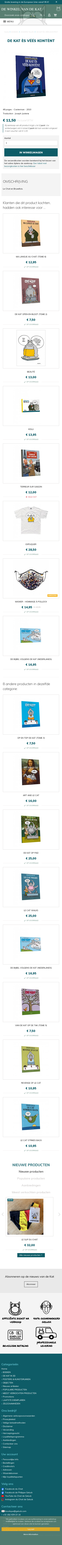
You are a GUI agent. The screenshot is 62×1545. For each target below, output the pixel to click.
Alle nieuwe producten (31, 1255)
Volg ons (7, 1484)
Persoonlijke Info (10, 1459)
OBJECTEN (8, 1382)
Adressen (7, 1469)
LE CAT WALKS (31, 910)
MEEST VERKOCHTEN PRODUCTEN (19, 1393)
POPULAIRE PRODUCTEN (15, 1389)
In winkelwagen (31, 152)
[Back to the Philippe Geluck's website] (58, 9)
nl (42, 15)
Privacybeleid (9, 1419)
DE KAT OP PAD (31, 853)
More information (31, 1534)
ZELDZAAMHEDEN (11, 1403)
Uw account (9, 1454)
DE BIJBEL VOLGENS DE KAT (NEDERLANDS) (31, 659)
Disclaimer (8, 1426)
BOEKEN (7, 1372)
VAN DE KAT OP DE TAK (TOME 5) (31, 1025)
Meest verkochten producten (31, 1192)
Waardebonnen (10, 1473)
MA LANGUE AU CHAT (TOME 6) (31, 256)
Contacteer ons (10, 1443)
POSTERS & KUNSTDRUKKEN (16, 1379)
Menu (8, 21)
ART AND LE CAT (31, 795)
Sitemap (7, 1447)
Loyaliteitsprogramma (13, 1436)
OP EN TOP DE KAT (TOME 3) (31, 738)
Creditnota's (9, 1466)
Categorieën (9, 1364)
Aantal (7, 138)
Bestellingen (8, 1463)
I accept (30, 1529)
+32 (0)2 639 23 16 (11, 1514)
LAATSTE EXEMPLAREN (14, 1400)
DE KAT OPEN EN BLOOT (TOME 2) (31, 314)
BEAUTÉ (31, 371)
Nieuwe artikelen (11, 1386)
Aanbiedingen (31, 1185)
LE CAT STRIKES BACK (31, 1140)
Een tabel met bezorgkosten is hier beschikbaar (25, 164)
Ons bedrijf (9, 1410)
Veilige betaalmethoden (14, 1422)
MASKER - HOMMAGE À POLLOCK (31, 601)
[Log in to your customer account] (49, 15)
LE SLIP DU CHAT (29, 1239)
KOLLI (31, 429)
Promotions (8, 1396)
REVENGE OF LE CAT (31, 1083)
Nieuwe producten (31, 1171)
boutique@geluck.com (15, 1511)
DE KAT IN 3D (9, 1376)
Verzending (8, 1429)
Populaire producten (31, 1178)
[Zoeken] (33, 15)
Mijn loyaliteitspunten (13, 1477)
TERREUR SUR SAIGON (31, 486)
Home (4, 1368)
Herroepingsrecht (11, 1433)
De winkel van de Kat (21, 9)
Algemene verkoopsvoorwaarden (19, 1416)
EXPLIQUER (31, 544)
